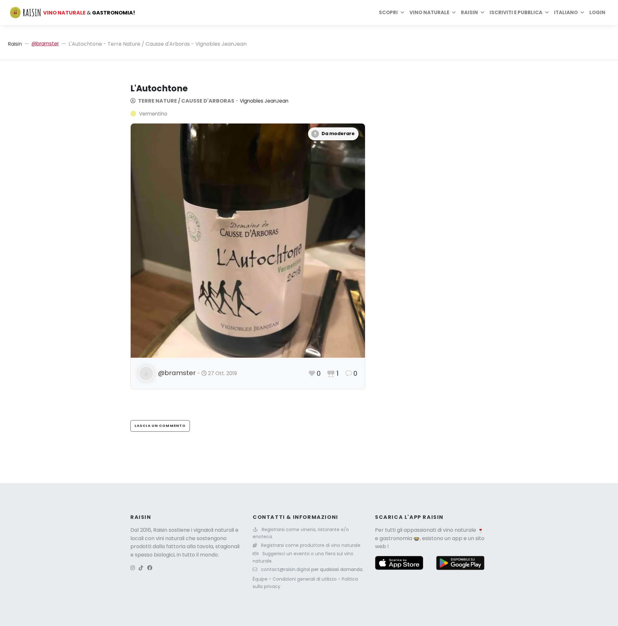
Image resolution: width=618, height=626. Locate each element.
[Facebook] (149, 568)
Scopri (388, 12)
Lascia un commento (160, 425)
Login (597, 12)
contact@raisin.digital (285, 569)
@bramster (45, 43)
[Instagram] (132, 568)
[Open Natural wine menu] (454, 12)
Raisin (15, 44)
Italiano (566, 12)
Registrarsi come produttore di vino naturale (310, 545)
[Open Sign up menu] (547, 12)
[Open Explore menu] (402, 12)
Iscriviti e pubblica (516, 12)
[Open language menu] (582, 12)
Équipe (261, 579)
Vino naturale (429, 12)
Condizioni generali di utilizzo (305, 579)
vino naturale (459, 530)
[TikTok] (141, 568)
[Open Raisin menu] (482, 12)
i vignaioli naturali (212, 530)
